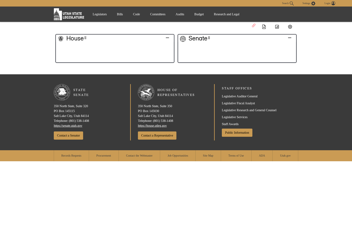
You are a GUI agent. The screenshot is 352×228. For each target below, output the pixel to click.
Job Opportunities (178, 155)
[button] (71, 38)
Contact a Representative (157, 135)
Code (136, 14)
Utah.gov (285, 155)
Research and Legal (226, 14)
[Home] (69, 14)
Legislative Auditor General (239, 96)
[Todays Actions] (277, 27)
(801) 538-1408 (79, 120)
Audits (180, 14)
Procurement (103, 155)
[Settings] (290, 27)
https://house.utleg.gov (152, 125)
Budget (199, 14)
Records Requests (71, 155)
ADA (262, 155)
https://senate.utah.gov (68, 125)
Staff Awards (230, 124)
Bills (120, 14)
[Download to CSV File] (264, 27)
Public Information (237, 132)
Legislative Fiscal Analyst (238, 103)
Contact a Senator (68, 135)
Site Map (208, 155)
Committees (157, 14)
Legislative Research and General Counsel (249, 110)
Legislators (100, 14)
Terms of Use (236, 155)
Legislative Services (235, 117)
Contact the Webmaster (139, 155)
